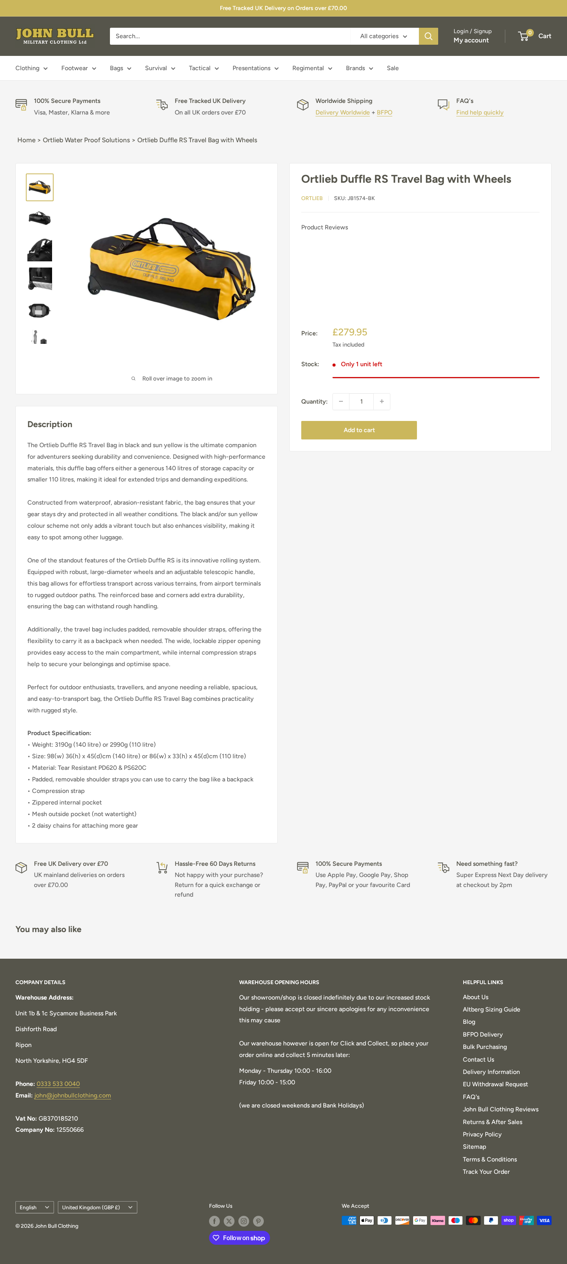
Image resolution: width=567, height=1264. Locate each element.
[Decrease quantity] (341, 401)
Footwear (74, 68)
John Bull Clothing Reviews (500, 1109)
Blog (469, 1021)
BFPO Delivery (483, 1034)
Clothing (27, 68)
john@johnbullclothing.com (72, 1095)
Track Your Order (486, 1171)
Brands (355, 68)
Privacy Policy (482, 1134)
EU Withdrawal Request (495, 1084)
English (28, 1207)
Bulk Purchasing (485, 1046)
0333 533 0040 (58, 1083)
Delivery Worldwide (343, 112)
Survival (156, 68)
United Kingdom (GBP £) (91, 1207)
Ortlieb (312, 198)
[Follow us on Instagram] (243, 1221)
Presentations (251, 68)
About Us (475, 997)
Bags (116, 68)
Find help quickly (480, 112)
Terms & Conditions (490, 1159)
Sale (393, 68)
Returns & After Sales (492, 1122)
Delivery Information (491, 1071)
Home (26, 140)
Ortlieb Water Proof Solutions (86, 140)
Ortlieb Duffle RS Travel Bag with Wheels (197, 140)
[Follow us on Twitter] (229, 1221)
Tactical (200, 68)
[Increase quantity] (382, 401)
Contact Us (478, 1059)
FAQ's (471, 1097)
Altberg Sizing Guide (491, 1009)
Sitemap (474, 1146)
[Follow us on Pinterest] (258, 1221)
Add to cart (359, 429)
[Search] (428, 36)
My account (471, 40)
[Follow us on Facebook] (214, 1221)
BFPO (384, 112)
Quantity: (314, 401)
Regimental (308, 68)
